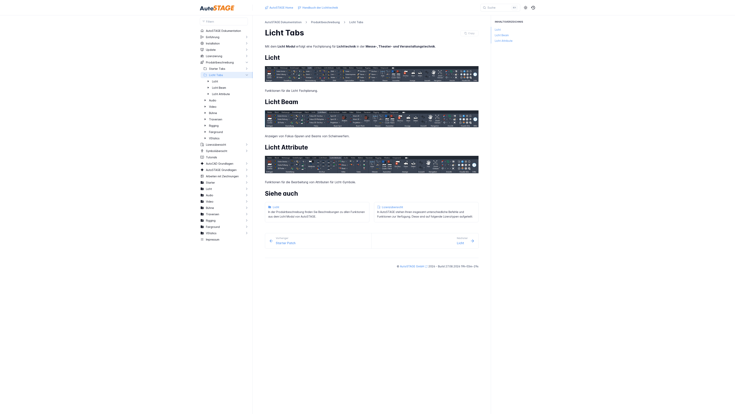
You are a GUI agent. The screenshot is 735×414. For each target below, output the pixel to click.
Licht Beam (502, 35)
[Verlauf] (533, 8)
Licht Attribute (504, 40)
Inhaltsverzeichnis (509, 21)
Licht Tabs (356, 22)
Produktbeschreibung (325, 22)
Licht (498, 29)
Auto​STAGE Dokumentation (283, 22)
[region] (223, 221)
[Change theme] (525, 8)
